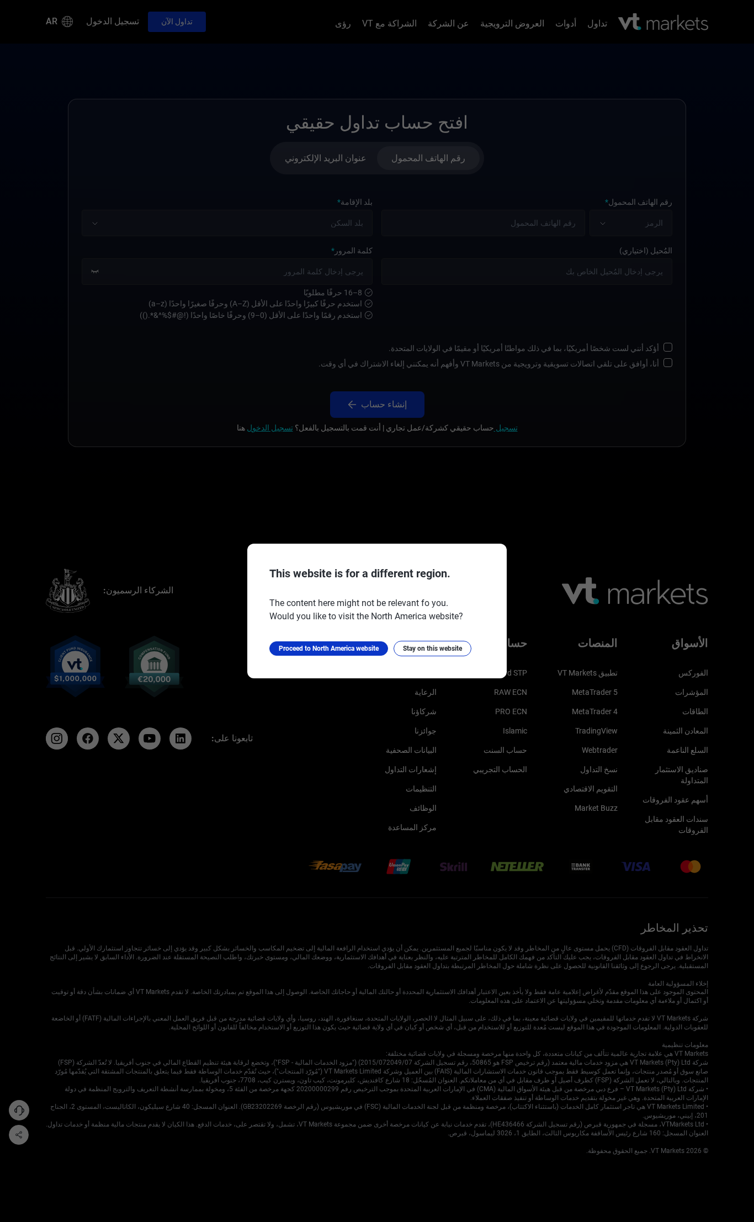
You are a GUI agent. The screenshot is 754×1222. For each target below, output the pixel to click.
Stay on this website (432, 648)
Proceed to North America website (329, 648)
